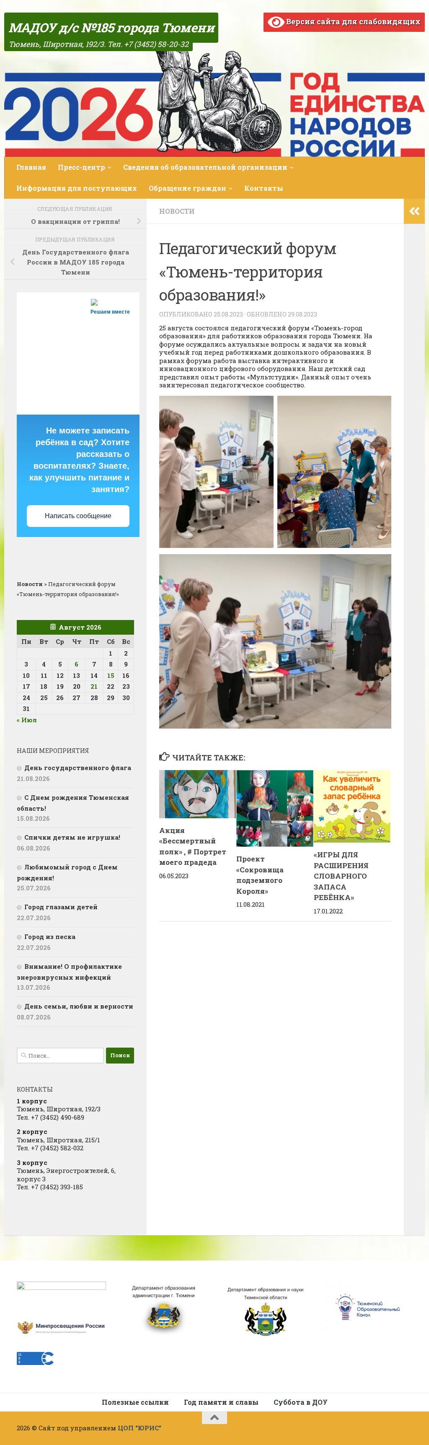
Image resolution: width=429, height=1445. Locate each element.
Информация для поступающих (76, 188)
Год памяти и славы (221, 1402)
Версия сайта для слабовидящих (352, 21)
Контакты (263, 188)
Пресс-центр (81, 167)
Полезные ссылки (135, 1402)
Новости (177, 211)
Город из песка (49, 936)
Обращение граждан (187, 188)
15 (110, 675)
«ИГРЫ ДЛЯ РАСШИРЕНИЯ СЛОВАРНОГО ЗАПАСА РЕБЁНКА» (341, 876)
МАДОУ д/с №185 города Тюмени (111, 27)
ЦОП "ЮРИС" (139, 1428)
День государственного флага (77, 767)
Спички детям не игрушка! (72, 837)
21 (94, 686)
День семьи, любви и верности (78, 1006)
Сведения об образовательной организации (205, 167)
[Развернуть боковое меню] (414, 211)
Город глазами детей (61, 907)
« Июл (27, 720)
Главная (31, 167)
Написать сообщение (78, 515)
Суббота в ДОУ (301, 1402)
